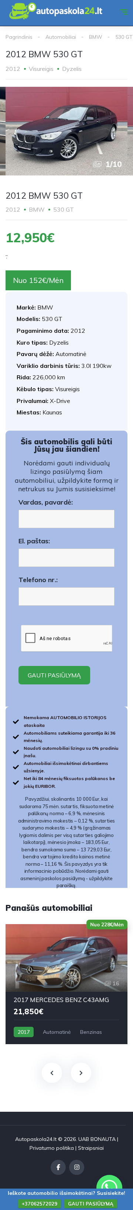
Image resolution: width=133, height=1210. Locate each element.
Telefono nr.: (38, 580)
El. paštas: (34, 541)
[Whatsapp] (109, 1188)
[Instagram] (76, 1167)
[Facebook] (58, 1167)
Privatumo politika (52, 1148)
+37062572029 (39, 1204)
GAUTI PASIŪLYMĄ (90, 1204)
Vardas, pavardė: (45, 502)
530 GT (124, 37)
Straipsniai (91, 1148)
